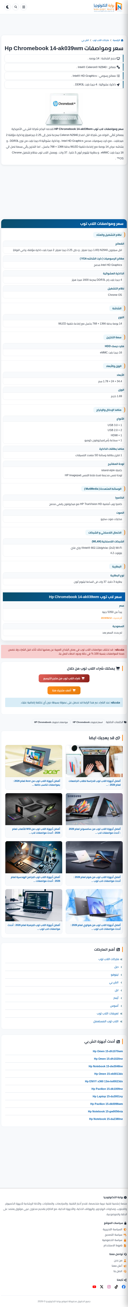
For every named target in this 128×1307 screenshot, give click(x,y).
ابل (116, 990)
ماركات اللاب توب (101, 40)
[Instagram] (109, 1286)
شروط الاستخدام (113, 1245)
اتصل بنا (118, 1271)
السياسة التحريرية (113, 1229)
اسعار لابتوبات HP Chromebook (88, 722)
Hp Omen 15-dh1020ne (108, 1059)
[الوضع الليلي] (7, 7)
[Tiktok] (116, 1286)
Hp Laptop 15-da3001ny (108, 1096)
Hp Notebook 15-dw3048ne (106, 1066)
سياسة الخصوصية (112, 1239)
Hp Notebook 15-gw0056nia (105, 1111)
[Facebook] (123, 1286)
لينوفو (114, 974)
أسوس (114, 1005)
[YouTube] (94, 1286)
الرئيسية (117, 40)
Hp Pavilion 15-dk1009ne (107, 1089)
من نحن (118, 1260)
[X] (101, 1286)
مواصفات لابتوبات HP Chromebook (51, 722)
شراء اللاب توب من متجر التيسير (61, 678)
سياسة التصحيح (114, 1234)
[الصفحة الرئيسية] (76, 7)
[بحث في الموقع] (15, 7)
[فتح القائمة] (23, 7)
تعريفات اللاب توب (107, 1013)
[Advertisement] (64, 27)
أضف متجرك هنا (61, 690)
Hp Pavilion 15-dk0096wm (106, 1104)
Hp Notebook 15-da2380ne (106, 1119)
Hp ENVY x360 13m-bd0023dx (104, 1081)
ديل (116, 966)
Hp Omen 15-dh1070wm (108, 1051)
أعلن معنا (117, 1265)
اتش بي (85, 40)
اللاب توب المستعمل (105, 1021)
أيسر (116, 998)
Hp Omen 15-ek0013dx (108, 1074)
